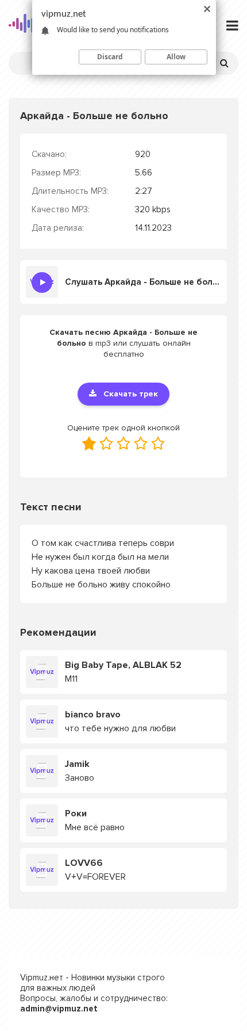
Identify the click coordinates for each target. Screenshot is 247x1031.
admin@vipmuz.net (59, 1008)
